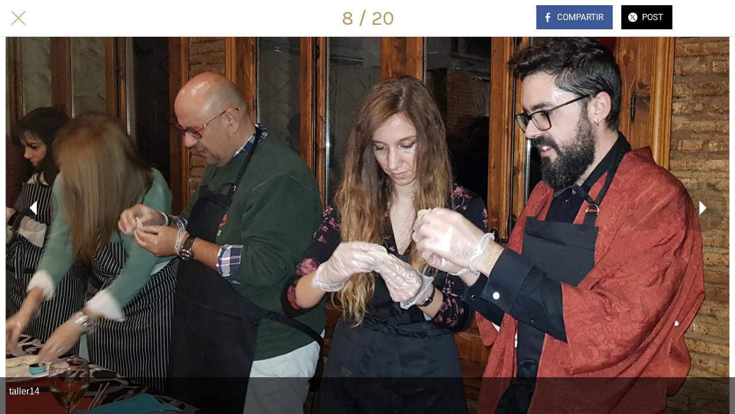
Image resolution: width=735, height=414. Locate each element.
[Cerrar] (18, 18)
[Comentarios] (705, 18)
